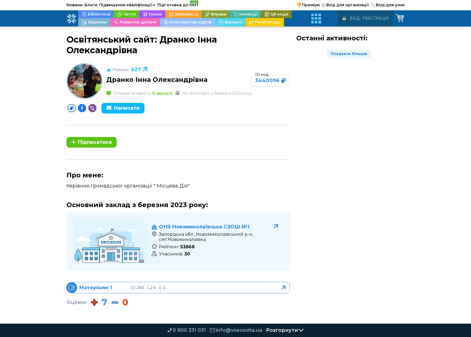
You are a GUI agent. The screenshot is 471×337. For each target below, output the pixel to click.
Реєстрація (376, 18)
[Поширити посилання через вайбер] (92, 108)
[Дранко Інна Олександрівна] (84, 81)
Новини (75, 4)
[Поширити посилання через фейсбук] (82, 108)
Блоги (90, 4)
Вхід (355, 18)
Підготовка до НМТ (178, 4)
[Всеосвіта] (71, 18)
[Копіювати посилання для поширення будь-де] (72, 108)
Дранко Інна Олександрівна (156, 79)
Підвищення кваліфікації (127, 4)
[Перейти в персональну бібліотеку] (180, 287)
